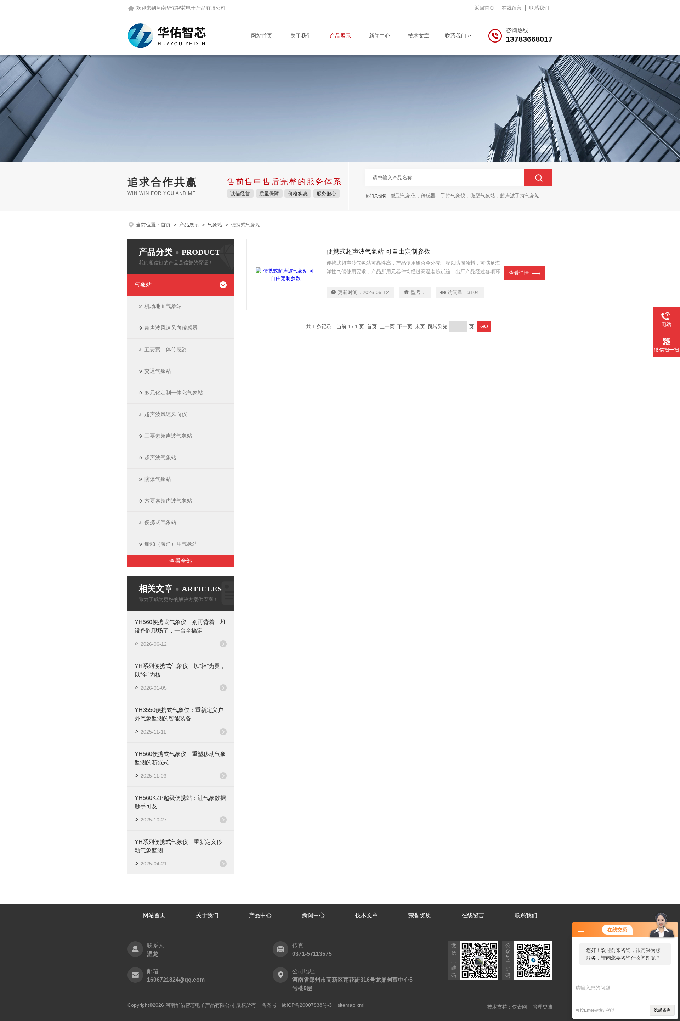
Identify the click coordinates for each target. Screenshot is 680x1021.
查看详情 (519, 273)
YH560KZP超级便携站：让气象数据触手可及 (180, 802)
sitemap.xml (351, 1005)
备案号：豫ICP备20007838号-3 (297, 1005)
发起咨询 (662, 1010)
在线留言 (512, 8)
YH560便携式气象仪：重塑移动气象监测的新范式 (180, 758)
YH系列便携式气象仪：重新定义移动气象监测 (178, 846)
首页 (166, 225)
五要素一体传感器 (165, 349)
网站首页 (261, 36)
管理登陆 (542, 1007)
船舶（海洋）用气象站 (171, 544)
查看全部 (180, 561)
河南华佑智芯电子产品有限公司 (191, 8)
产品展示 (340, 36)
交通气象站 (157, 371)
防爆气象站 (157, 479)
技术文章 (418, 36)
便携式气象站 (160, 522)
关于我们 (301, 36)
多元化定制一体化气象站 (173, 392)
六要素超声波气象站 (168, 501)
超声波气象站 (160, 457)
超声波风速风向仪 (165, 414)
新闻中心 (379, 36)
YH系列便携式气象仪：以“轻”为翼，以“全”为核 (180, 670)
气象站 (215, 225)
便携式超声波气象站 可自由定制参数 (378, 251)
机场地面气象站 (163, 306)
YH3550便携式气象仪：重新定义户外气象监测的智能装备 (179, 714)
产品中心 (260, 915)
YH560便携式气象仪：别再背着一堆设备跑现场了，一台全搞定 (180, 626)
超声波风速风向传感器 (171, 328)
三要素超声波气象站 (168, 436)
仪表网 (519, 1007)
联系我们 (539, 8)
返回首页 (484, 8)
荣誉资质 (419, 915)
